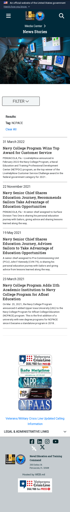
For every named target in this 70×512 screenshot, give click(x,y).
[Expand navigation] (8, 16)
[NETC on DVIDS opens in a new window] (34, 448)
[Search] (61, 16)
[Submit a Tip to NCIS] (35, 393)
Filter (18, 101)
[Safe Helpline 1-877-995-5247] (35, 371)
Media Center (34, 26)
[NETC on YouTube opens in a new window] (56, 443)
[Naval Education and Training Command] (15, 459)
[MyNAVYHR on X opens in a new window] (42, 448)
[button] (17, 7)
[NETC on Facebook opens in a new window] (32, 443)
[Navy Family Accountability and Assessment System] (35, 404)
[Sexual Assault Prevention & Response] (35, 382)
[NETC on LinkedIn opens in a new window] (39, 443)
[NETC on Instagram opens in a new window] (47, 443)
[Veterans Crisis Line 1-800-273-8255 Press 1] (35, 360)
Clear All (11, 129)
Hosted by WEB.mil (33, 474)
